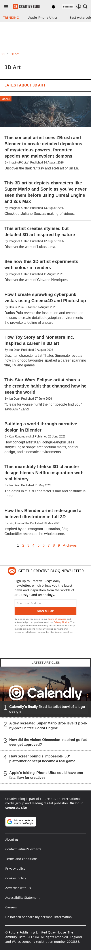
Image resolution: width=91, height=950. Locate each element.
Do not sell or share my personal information (38, 917)
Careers (11, 907)
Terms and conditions (21, 859)
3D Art (15, 54)
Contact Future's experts (23, 849)
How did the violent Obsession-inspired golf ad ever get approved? (48, 742)
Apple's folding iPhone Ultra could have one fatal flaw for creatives (46, 775)
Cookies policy (15, 878)
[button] (85, 6)
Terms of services (57, 618)
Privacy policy (15, 868)
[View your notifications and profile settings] (53, 6)
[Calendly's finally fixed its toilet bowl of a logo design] (45, 692)
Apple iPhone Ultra (42, 17)
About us (12, 839)
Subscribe (68, 6)
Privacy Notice (61, 622)
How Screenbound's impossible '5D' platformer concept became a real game (42, 759)
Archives (70, 545)
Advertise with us (18, 888)
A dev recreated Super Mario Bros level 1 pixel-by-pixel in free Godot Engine (48, 726)
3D (2, 54)
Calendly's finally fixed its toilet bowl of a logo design (47, 709)
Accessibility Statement (22, 897)
